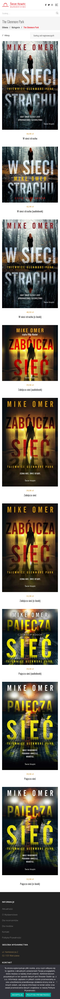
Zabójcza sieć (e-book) (30, 601)
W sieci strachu (30, 138)
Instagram (52, 5)
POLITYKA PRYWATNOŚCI (38, 995)
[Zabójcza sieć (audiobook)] (30, 353)
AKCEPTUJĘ (17, 995)
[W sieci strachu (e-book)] (30, 263)
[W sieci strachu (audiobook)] (30, 175)
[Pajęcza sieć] (30, 726)
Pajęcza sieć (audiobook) (30, 673)
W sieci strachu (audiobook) (30, 211)
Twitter (49, 5)
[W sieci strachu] (30, 85)
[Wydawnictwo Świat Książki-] (14, 5)
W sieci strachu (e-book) (30, 317)
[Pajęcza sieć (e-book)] (30, 831)
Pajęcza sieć (30, 778)
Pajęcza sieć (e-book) (30, 884)
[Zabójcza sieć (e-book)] (30, 547)
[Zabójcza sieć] (30, 442)
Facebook (45, 5)
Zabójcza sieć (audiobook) (30, 389)
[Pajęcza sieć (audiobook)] (30, 637)
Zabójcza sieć (30, 495)
